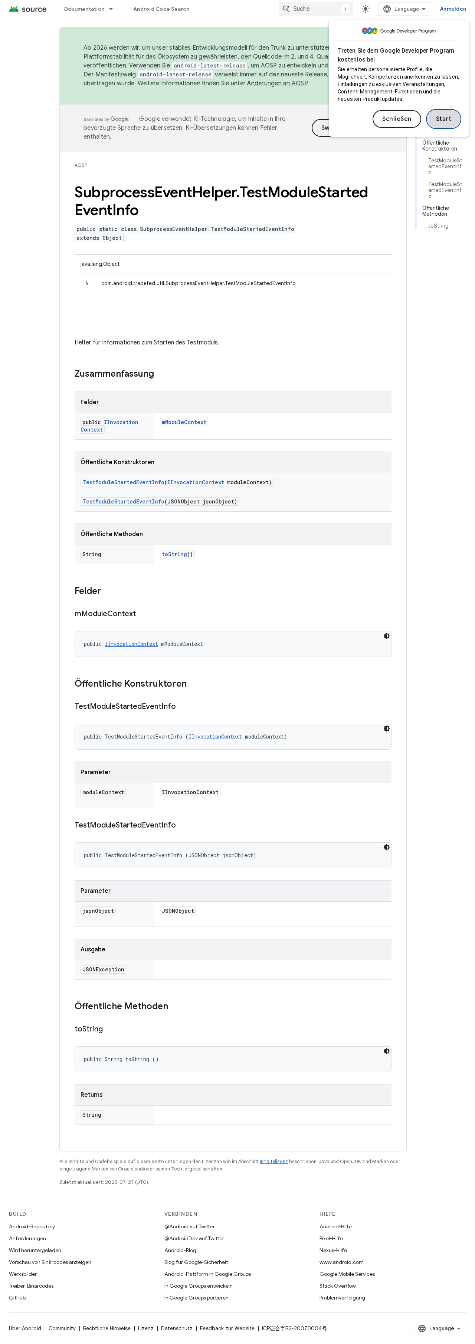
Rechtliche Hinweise (107, 1328)
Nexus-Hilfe (333, 1250)
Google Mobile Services (347, 1274)
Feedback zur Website (227, 1328)
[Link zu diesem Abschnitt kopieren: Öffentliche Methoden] (175, 1007)
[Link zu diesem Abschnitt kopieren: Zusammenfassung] (161, 374)
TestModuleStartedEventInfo (123, 482)
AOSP (81, 165)
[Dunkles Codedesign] (386, 635)
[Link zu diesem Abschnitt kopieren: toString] (110, 1029)
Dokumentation (84, 9)
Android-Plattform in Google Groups (207, 1274)
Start (444, 119)
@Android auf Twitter (189, 1226)
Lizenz (146, 1328)
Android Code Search (161, 9)
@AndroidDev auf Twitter (194, 1238)
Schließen (397, 119)
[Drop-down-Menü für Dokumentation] (114, 9)
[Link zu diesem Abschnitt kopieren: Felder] (108, 591)
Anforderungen (27, 1238)
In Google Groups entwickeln (198, 1285)
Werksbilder (23, 1274)
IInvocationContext (195, 482)
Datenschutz (177, 1328)
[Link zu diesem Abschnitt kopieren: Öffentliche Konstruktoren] (194, 684)
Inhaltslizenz (274, 1161)
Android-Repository (32, 1226)
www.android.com (342, 1262)
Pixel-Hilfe (331, 1238)
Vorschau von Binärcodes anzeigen (50, 1262)
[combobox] (316, 9)
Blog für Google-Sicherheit (196, 1262)
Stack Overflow (338, 1285)
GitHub (17, 1297)
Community (62, 1328)
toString (174, 554)
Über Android (25, 1328)
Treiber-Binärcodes (31, 1285)
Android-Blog (180, 1250)
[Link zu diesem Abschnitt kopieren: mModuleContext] (143, 614)
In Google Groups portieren (196, 1297)
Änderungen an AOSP (277, 83)
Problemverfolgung (342, 1297)
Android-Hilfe (336, 1226)
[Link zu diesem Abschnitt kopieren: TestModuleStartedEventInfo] (183, 707)
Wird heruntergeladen (35, 1250)
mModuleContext (184, 422)
